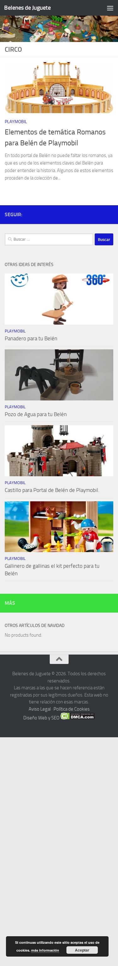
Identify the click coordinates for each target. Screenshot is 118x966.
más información (45, 950)
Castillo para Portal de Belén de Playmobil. (52, 490)
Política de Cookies (71, 709)
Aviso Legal (40, 709)
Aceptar (82, 950)
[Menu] (110, 8)
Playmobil (16, 121)
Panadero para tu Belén (31, 338)
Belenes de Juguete (27, 7)
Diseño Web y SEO (41, 718)
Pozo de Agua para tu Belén (36, 414)
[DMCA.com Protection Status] (77, 718)
